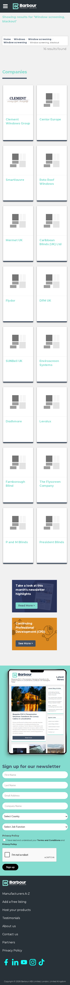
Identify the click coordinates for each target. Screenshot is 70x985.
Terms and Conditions (48, 840)
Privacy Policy (10, 835)
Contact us (10, 934)
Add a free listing (14, 902)
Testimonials (11, 918)
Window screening (39, 39)
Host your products (16, 910)
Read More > (26, 605)
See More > (25, 643)
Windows (19, 39)
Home (7, 39)
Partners (8, 942)
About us (9, 926)
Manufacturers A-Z (16, 893)
